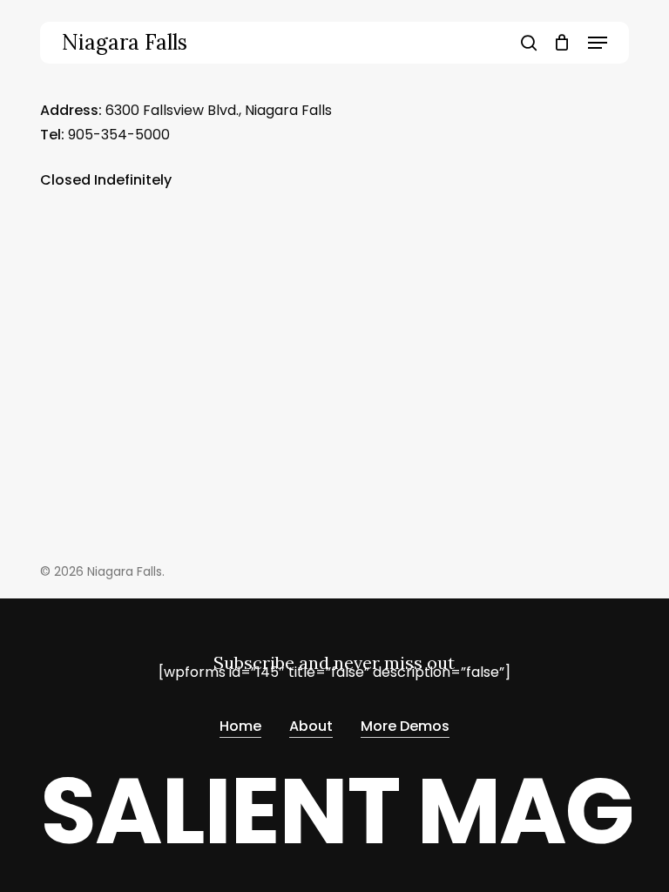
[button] (597, 42)
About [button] (311, 726)
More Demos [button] (405, 726)
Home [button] (240, 726)
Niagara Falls (124, 42)
